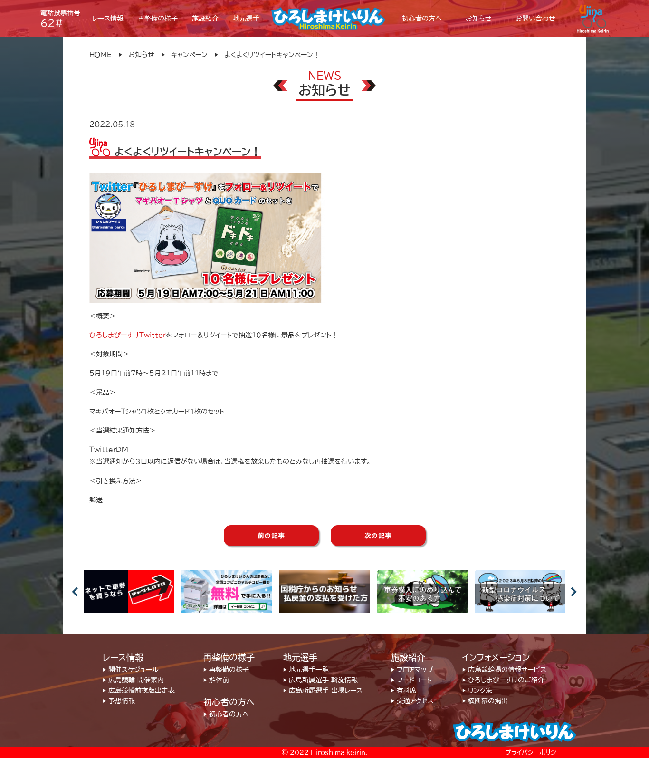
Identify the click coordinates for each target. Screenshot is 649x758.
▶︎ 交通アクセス (412, 701)
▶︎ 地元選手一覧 (306, 669)
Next (574, 591)
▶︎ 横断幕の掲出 (485, 701)
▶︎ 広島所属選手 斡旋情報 (320, 680)
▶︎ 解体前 (216, 680)
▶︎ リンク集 (477, 690)
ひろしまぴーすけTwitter (127, 335)
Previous (75, 591)
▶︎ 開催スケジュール (131, 669)
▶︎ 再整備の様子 (226, 669)
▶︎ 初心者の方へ (226, 714)
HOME (100, 54)
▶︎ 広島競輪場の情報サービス (504, 669)
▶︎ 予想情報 (119, 701)
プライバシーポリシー (533, 752)
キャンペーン (189, 54)
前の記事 (271, 535)
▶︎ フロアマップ (412, 669)
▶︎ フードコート (411, 680)
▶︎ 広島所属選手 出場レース (323, 690)
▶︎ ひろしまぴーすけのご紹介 (503, 680)
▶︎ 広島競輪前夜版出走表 (139, 690)
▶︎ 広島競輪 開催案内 (133, 680)
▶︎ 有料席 (404, 690)
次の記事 (378, 535)
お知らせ (141, 54)
